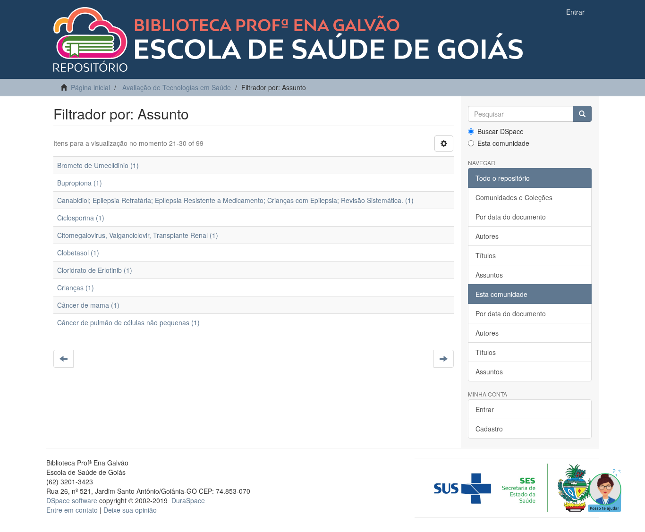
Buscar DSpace (500, 131)
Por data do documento (510, 216)
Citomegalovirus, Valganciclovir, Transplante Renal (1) (137, 235)
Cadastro (489, 428)
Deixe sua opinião (130, 510)
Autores (487, 236)
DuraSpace (188, 500)
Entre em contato (72, 510)
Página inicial (90, 87)
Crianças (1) (75, 287)
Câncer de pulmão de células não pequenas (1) (128, 322)
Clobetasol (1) (78, 252)
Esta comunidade (503, 143)
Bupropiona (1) (79, 182)
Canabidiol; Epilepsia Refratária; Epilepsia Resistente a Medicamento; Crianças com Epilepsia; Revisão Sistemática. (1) (235, 200)
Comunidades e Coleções (513, 197)
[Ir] (582, 114)
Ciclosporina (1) (80, 217)
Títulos (485, 255)
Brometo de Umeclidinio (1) (98, 165)
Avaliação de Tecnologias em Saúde (176, 87)
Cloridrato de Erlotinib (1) (94, 270)
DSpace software (71, 500)
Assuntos (489, 274)
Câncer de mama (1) (88, 305)
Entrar (484, 409)
